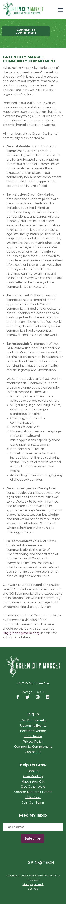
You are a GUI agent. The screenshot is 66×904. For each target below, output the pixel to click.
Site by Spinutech (33, 884)
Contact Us (33, 752)
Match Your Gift (33, 781)
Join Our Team (33, 802)
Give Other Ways (33, 786)
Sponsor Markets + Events (33, 792)
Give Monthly (33, 776)
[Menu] (60, 10)
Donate (32, 771)
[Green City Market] (33, 666)
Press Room (33, 736)
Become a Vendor (33, 731)
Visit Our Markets (33, 720)
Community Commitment (33, 746)
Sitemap (33, 888)
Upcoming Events (33, 725)
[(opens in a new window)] (41, 862)
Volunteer (33, 797)
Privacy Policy (33, 741)
